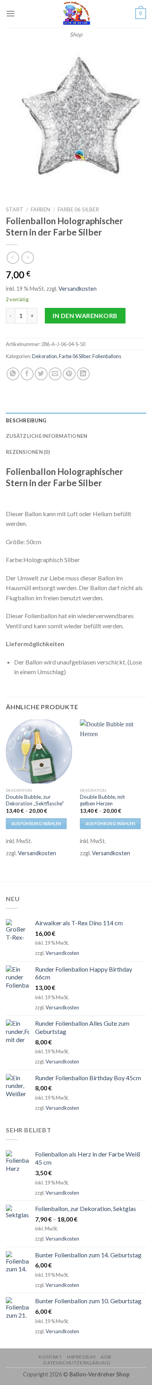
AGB (106, 1357)
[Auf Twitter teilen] (41, 373)
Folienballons (106, 356)
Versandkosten (77, 288)
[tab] (76, 420)
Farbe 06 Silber (78, 209)
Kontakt (50, 1357)
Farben (40, 209)
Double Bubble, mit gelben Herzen (102, 800)
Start (14, 209)
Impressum (81, 1357)
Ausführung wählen (36, 823)
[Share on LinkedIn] (83, 373)
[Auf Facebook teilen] (27, 373)
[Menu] (10, 13)
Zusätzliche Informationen (46, 436)
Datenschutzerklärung (76, 1363)
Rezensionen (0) (28, 452)
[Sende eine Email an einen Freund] (55, 373)
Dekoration (44, 356)
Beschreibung (26, 420)
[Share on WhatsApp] (13, 373)
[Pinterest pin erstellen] (69, 373)
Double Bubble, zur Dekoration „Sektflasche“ (35, 800)
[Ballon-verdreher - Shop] (76, 13)
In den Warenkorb (85, 315)
